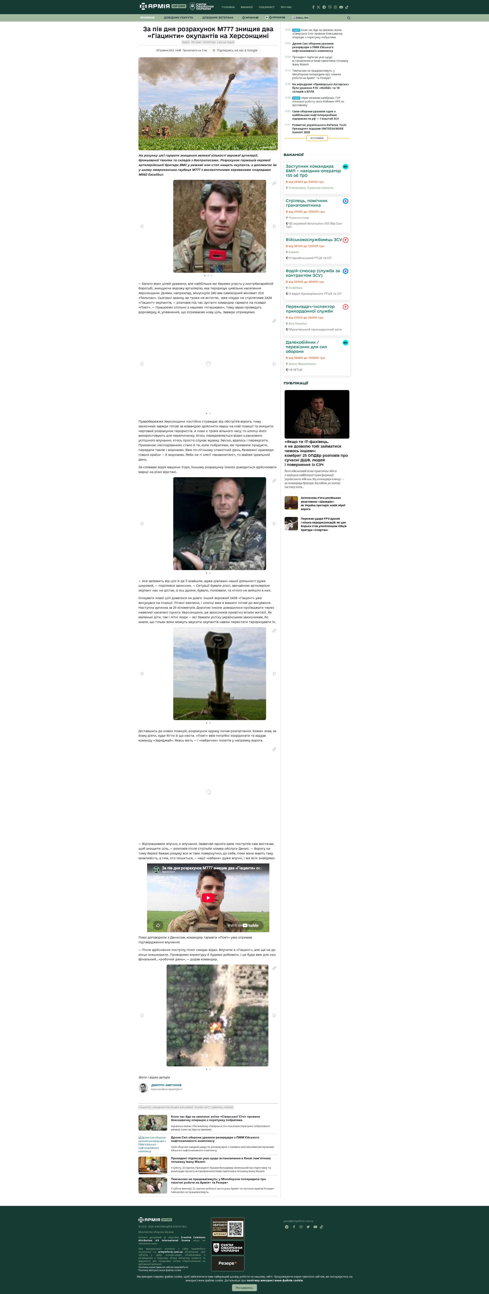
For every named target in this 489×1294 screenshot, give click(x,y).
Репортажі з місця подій (218, 42)
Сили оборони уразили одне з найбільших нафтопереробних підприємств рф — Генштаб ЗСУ (315, 115)
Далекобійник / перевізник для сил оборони (306, 347)
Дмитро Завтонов (166, 1085)
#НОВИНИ (147, 17)
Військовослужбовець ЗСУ (314, 239)
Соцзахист (267, 7)
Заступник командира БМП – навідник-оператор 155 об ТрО (313, 171)
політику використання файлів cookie (275, 1280)
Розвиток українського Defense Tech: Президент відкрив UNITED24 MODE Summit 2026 (319, 128)
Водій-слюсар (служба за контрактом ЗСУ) (313, 272)
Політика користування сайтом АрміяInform (163, 1267)
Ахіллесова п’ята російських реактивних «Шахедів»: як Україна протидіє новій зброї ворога (323, 503)
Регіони (196, 42)
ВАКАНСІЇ (247, 7)
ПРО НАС (286, 7)
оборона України (222, 1107)
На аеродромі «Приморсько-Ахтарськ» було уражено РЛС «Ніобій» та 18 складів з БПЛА (320, 87)
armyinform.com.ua (170, 1251)
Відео (185, 42)
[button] (274, 183)
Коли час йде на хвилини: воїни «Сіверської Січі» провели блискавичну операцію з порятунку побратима (215, 1118)
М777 (208, 1107)
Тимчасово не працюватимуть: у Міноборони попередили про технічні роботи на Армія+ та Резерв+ (218, 1180)
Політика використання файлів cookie (159, 1270)
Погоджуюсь (244, 1287)
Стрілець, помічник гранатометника (307, 202)
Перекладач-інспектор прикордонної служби (310, 308)
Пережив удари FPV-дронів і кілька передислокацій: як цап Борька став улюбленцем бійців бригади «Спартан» (324, 524)
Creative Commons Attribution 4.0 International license (171, 1239)
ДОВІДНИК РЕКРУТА (178, 17)
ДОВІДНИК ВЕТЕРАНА (217, 17)
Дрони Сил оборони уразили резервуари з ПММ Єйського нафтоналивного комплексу (313, 47)
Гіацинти (145, 1107)
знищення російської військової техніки (177, 1107)
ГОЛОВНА (228, 7)
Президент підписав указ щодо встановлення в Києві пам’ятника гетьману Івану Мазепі (320, 60)
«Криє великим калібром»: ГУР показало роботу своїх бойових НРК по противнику (318, 101)
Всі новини (317, 138)
